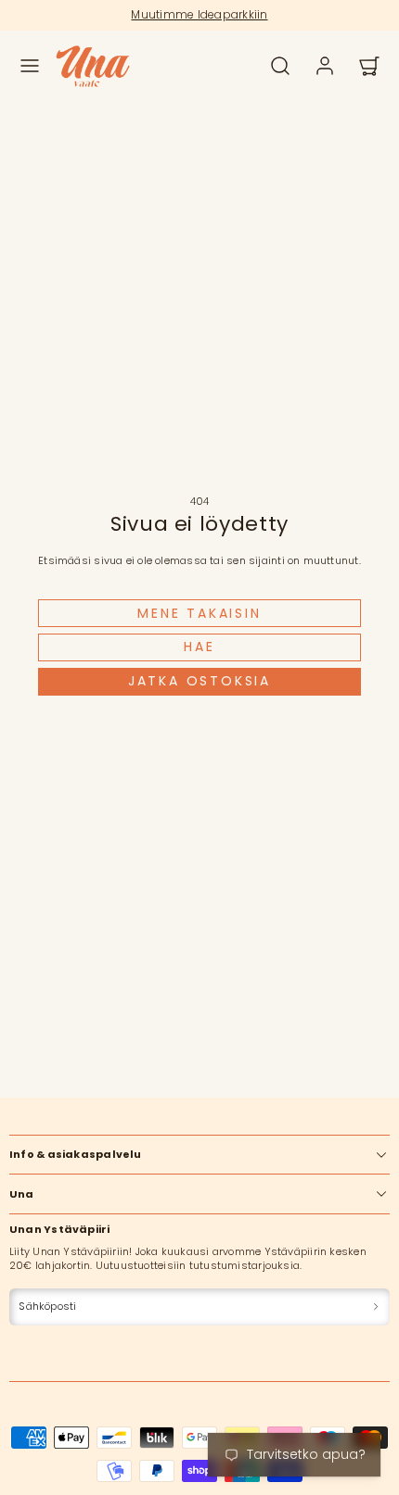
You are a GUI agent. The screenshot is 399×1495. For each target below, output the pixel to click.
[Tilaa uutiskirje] (376, 1306)
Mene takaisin (199, 613)
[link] (324, 66)
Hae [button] (199, 646)
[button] (29, 66)
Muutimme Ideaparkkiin (199, 14)
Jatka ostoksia (199, 681)
